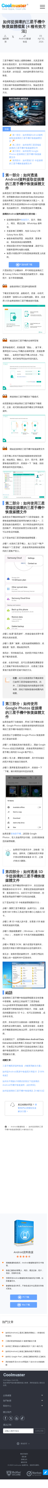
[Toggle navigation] (42, 6)
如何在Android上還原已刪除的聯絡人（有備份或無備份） (25, 1334)
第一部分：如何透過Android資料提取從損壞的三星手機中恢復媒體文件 (26, 138)
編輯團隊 (6, 40)
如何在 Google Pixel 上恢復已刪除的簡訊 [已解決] (26, 1356)
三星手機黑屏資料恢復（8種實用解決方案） (23, 1065)
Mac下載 (25, 1304)
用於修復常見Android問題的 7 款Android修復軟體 (25, 1363)
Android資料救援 (23, 1252)
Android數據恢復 (25, 40)
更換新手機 (16, 833)
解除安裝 (24, 1462)
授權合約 (24, 1459)
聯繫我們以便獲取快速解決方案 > (27, 1108)
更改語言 (24, 1443)
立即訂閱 (39, 1430)
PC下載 (25, 1297)
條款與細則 (24, 1454)
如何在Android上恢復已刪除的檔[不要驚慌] (23, 1351)
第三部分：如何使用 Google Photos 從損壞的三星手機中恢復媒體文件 (25, 154)
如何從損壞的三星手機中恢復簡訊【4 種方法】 (24, 1090)
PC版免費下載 (25, 264)
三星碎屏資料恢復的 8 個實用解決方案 (21, 1341)
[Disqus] (25, 1174)
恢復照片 (25, 219)
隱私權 (24, 1457)
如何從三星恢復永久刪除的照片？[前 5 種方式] (24, 1346)
